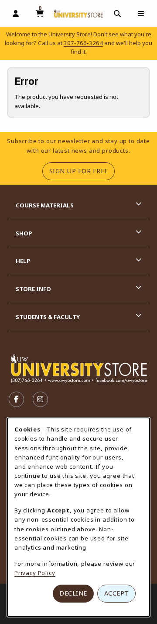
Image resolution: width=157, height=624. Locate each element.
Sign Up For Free (82, 170)
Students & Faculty (48, 317)
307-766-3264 (83, 43)
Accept (116, 593)
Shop (24, 233)
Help (23, 261)
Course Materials (45, 205)
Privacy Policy (34, 573)
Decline (73, 593)
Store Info (33, 289)
